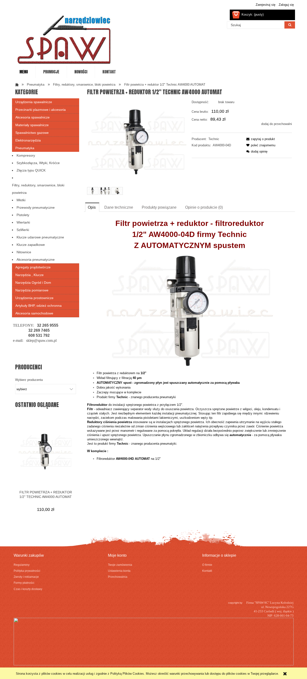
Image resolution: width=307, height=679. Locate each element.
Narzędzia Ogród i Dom (33, 282)
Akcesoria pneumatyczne (36, 259)
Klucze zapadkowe (31, 245)
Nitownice (24, 252)
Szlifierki (23, 230)
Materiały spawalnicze (32, 125)
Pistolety (23, 215)
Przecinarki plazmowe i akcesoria (40, 110)
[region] (45, 340)
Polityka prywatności (27, 570)
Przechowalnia (117, 576)
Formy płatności (24, 582)
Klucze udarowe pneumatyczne (40, 237)
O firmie (207, 564)
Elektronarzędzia (28, 140)
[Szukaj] (289, 25)
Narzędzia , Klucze (29, 275)
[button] (260, 139)
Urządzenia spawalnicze (33, 102)
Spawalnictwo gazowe (32, 133)
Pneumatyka (24, 148)
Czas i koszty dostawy (28, 588)
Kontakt (207, 570)
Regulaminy (22, 564)
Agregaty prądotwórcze (33, 267)
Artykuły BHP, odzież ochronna (38, 305)
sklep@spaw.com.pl (41, 340)
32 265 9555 (47, 325)
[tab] (92, 207)
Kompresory (26, 155)
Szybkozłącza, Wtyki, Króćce (38, 163)
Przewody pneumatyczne (36, 207)
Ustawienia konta (119, 570)
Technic (213, 139)
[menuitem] (23, 72)
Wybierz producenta (29, 380)
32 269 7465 (39, 330)
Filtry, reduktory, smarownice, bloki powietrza (38, 189)
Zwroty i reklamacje (26, 576)
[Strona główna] (65, 37)
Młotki (21, 200)
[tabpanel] (189, 341)
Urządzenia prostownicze (34, 298)
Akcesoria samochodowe (34, 313)
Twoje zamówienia (120, 564)
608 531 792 (39, 335)
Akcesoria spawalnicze (32, 117)
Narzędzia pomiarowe (31, 290)
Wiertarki (23, 222)
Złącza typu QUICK (31, 170)
